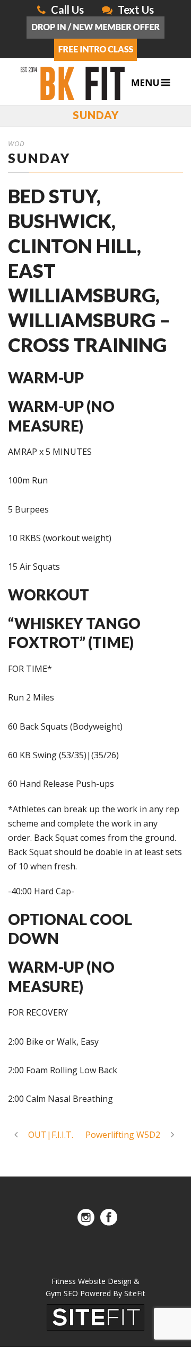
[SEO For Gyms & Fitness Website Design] (95, 1317)
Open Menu (151, 83)
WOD (16, 143)
